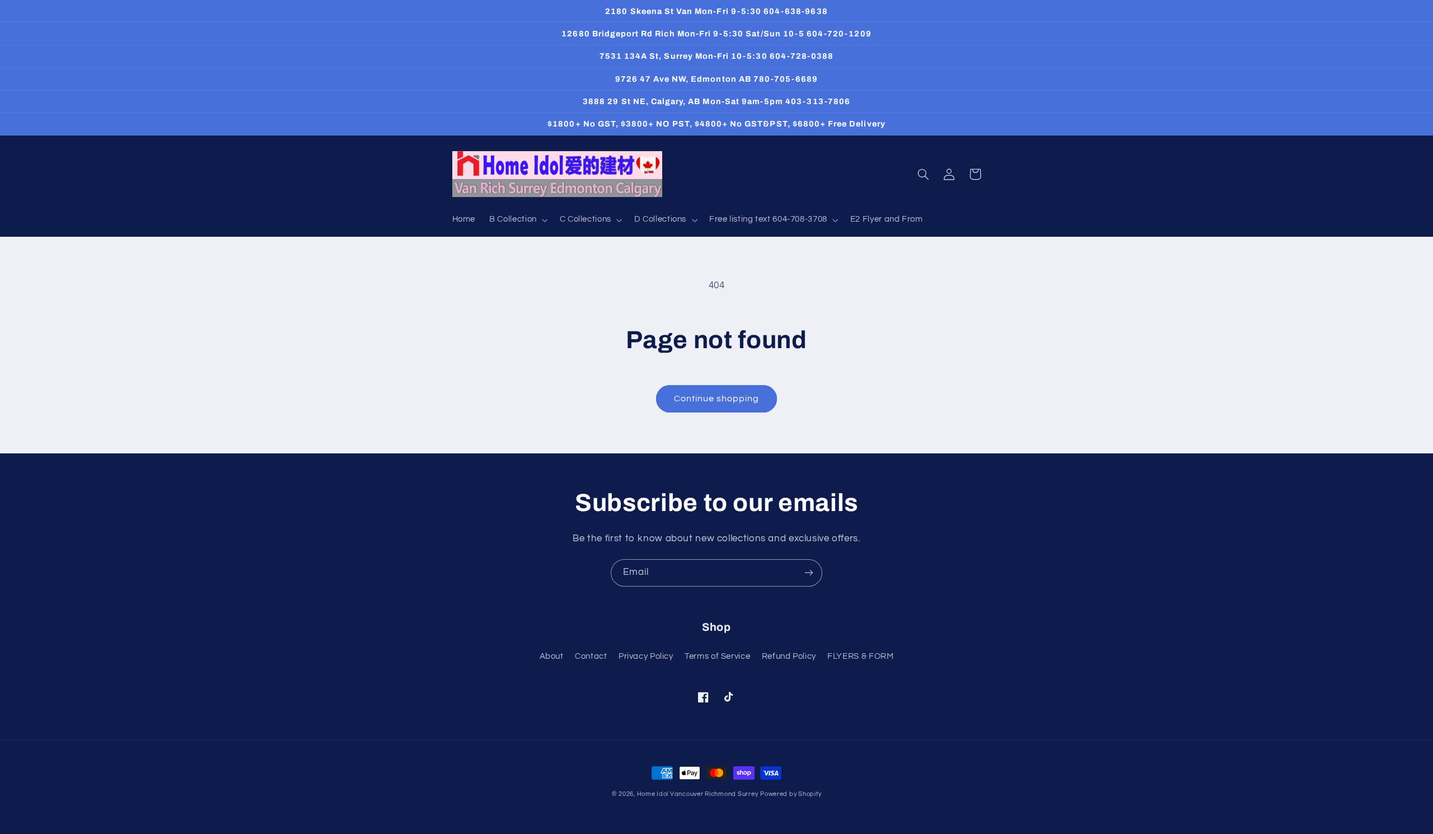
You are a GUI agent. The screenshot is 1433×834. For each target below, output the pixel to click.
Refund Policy (789, 656)
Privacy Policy (646, 656)
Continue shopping (717, 398)
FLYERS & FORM (860, 656)
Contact (591, 656)
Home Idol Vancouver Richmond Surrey (697, 794)
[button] (518, 220)
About (552, 656)
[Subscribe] (809, 573)
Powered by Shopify (790, 794)
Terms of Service (717, 656)
